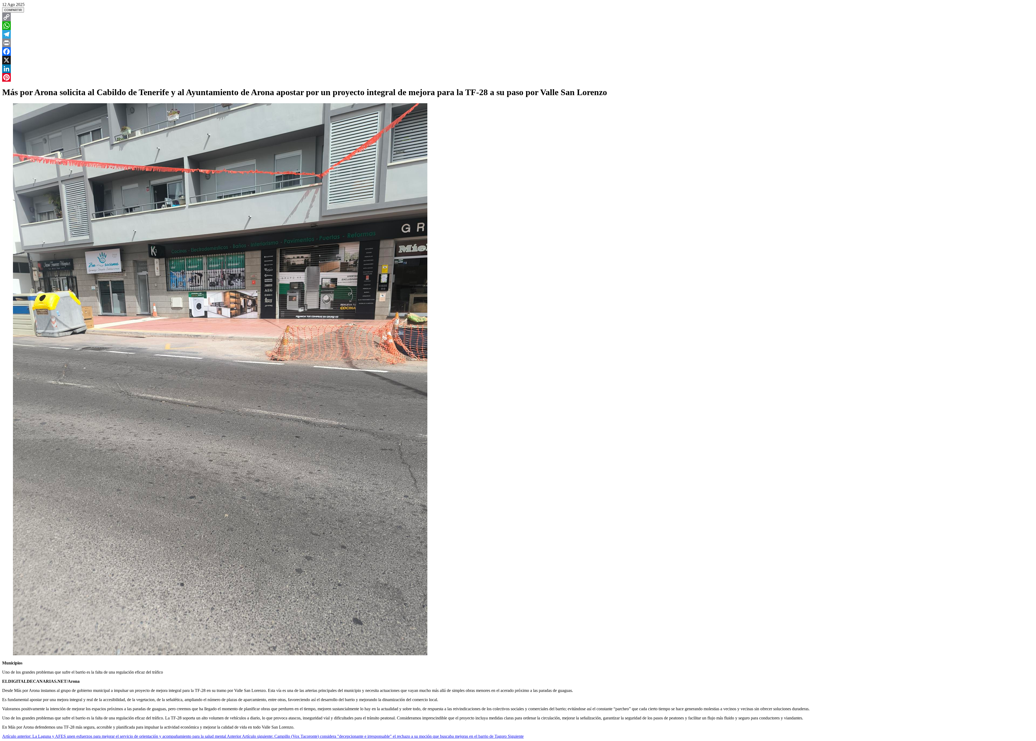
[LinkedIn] (518, 68)
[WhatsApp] (518, 25)
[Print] (518, 43)
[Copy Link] (518, 17)
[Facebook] (518, 51)
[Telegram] (518, 34)
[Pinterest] (518, 77)
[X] (518, 60)
